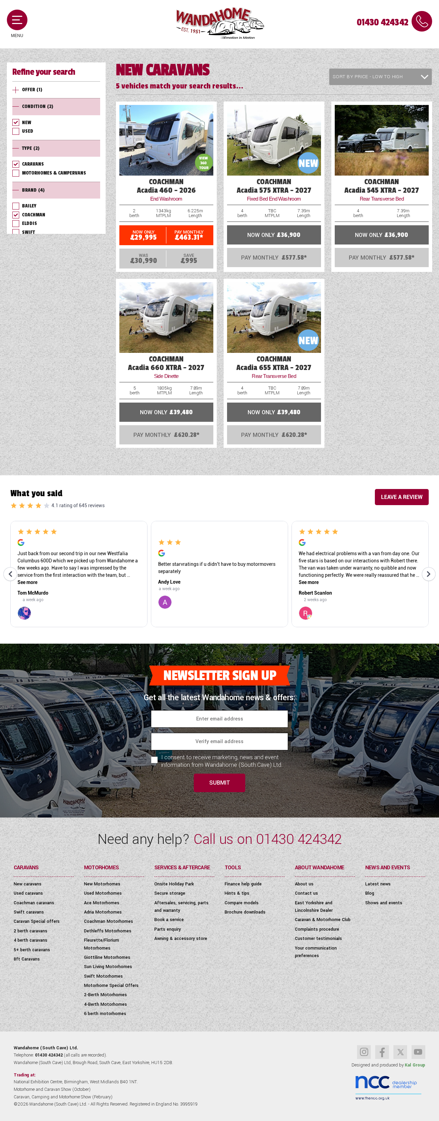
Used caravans (28, 893)
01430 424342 (382, 22)
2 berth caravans (30, 931)
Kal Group (415, 1065)
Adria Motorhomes (103, 912)
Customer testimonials (318, 938)
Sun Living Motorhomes (108, 967)
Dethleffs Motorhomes (107, 931)
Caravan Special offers (37, 921)
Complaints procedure (317, 929)
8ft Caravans (27, 959)
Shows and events (383, 903)
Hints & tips (237, 893)
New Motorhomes (102, 884)
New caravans (27, 884)
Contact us (306, 893)
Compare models (242, 903)
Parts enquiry (167, 929)
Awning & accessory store (180, 938)
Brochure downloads (245, 912)
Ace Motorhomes (101, 903)
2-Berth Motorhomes (105, 995)
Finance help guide (243, 884)
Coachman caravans (34, 903)
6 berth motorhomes (105, 1014)
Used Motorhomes (103, 893)
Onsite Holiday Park (174, 884)
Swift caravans (29, 912)
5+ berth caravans (32, 950)
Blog (369, 893)
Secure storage (169, 893)
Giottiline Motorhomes (107, 957)
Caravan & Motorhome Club (323, 920)
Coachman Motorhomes (108, 921)
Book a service (169, 920)
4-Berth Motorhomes (105, 1004)
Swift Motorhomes (103, 976)
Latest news (378, 884)
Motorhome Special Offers (111, 985)
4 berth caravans (30, 940)
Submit (219, 783)
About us (304, 884)
